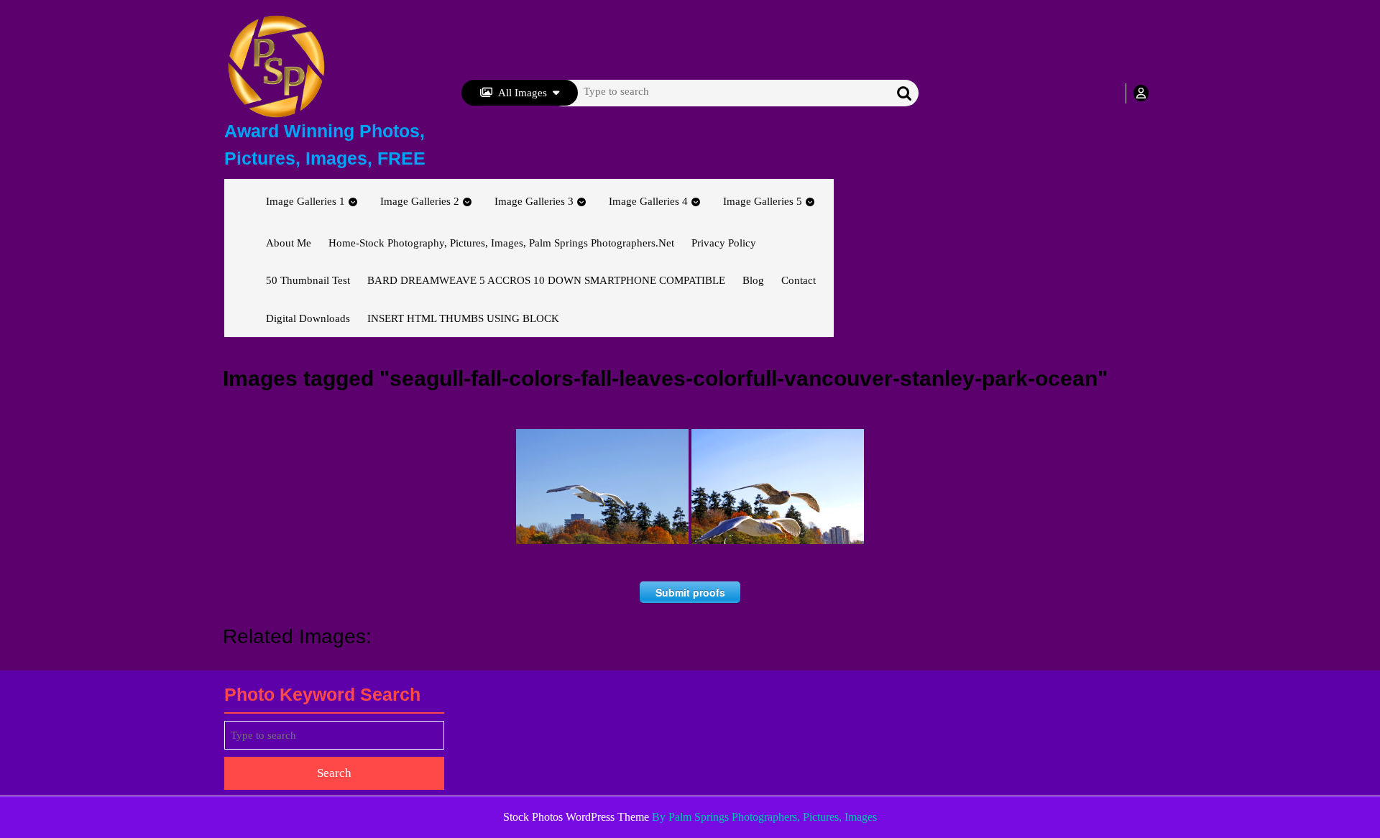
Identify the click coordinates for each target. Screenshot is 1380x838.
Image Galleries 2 (419, 201)
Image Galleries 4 (648, 201)
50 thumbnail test (308, 280)
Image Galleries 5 (762, 201)
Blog (753, 280)
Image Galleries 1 (305, 201)
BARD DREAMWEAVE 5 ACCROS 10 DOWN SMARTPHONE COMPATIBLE (546, 280)
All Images (522, 92)
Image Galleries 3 (534, 201)
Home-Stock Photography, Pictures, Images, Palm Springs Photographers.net (501, 243)
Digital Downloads (308, 318)
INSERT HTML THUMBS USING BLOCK (463, 318)
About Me (288, 243)
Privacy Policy (723, 243)
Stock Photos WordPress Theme (576, 817)
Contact (798, 280)
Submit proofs (690, 592)
